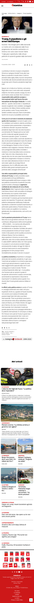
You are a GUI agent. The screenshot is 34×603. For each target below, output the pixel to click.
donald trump (6, 334)
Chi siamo (17, 590)
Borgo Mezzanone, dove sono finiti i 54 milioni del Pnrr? (9, 459)
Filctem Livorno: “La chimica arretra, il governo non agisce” (15, 426)
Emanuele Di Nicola (5, 393)
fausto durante (9, 331)
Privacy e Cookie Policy (17, 600)
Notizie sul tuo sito (17, 596)
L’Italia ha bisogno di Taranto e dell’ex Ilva (9, 488)
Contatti (4, 1)
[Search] (19, 1)
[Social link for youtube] (30, 1)
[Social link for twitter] (23, 1)
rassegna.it (19, 13)
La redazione (10, 1)
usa (11, 333)
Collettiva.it (17, 575)
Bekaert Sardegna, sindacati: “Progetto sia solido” (25, 459)
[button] (25, 65)
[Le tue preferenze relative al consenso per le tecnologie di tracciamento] (31, 600)
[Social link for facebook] (25, 1)
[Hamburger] (2, 6)
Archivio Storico (12, 13)
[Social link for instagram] (27, 1)
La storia (17, 598)
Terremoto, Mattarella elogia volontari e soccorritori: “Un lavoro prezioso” (24, 490)
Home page (4, 13)
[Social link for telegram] (32, 1)
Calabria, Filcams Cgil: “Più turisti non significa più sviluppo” (14, 536)
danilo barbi (5, 333)
